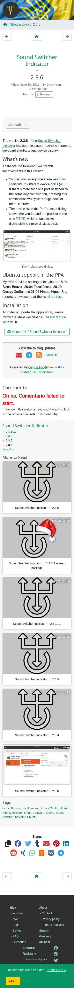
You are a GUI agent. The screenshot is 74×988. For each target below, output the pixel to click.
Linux (27, 812)
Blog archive (20, 24)
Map (15, 919)
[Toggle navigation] (66, 10)
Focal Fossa (30, 808)
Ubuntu (32, 817)
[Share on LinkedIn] (66, 843)
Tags (16, 924)
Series (17, 930)
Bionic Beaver (11, 808)
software (38, 812)
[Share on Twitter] (28, 843)
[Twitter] (56, 960)
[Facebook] (56, 948)
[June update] (67, 37)
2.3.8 (9, 440)
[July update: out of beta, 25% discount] (7, 37)
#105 (20, 218)
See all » (8, 449)
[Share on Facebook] (18, 843)
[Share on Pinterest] (56, 843)
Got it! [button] (13, 980)
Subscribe (19, 942)
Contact (47, 913)
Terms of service (53, 924)
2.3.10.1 (11, 431)
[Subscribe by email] (19, 355)
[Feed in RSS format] (39, 355)
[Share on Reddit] (13, 853)
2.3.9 (9, 436)
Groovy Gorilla (48, 808)
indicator (17, 812)
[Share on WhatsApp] (32, 853)
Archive (18, 913)
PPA (11, 282)
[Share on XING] (23, 853)
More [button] (50, 355)
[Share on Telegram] (61, 853)
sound (50, 812)
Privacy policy (51, 919)
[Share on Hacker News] (41, 853)
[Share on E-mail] (46, 843)
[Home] (10, 10)
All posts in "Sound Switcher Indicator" (39, 332)
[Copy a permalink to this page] (8, 843)
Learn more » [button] (56, 970)
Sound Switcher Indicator (37, 60)
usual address (52, 296)
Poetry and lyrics (36, 959)
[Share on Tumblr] (37, 843)
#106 (63, 184)
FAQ (16, 936)
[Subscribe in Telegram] (29, 355)
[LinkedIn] (56, 954)
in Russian (44, 94)
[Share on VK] (51, 853)
